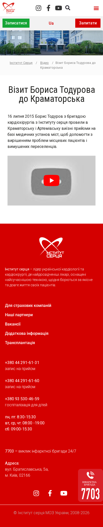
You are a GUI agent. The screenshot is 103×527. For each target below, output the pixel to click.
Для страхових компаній (28, 305)
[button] (96, 8)
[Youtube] (58, 8)
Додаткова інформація (26, 333)
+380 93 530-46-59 (22, 398)
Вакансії (12, 324)
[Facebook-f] (48, 8)
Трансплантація (20, 342)
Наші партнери (19, 314)
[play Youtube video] (52, 181)
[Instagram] (38, 8)
